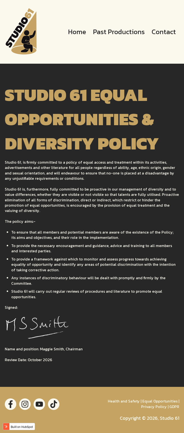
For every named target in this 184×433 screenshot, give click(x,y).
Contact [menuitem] (164, 32)
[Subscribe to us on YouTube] (39, 404)
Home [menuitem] (77, 32)
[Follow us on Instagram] (25, 404)
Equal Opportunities (160, 401)
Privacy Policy (154, 406)
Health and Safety (124, 401)
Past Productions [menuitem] (119, 32)
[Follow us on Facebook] (10, 404)
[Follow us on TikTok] (53, 404)
